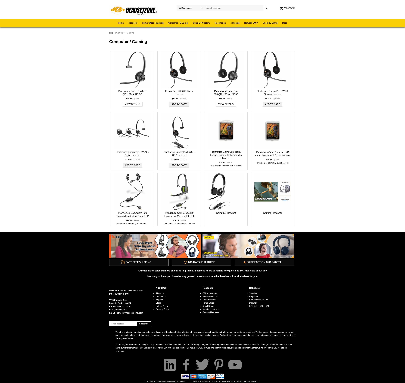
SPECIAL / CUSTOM (259, 306)
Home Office (208, 303)
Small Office (208, 306)
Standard (253, 293)
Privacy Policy (162, 309)
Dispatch (253, 303)
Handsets (235, 23)
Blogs (158, 303)
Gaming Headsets (272, 213)
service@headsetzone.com (130, 313)
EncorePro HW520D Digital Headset (179, 93)
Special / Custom (201, 23)
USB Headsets (209, 300)
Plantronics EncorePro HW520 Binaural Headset (272, 93)
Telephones (220, 23)
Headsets (132, 23)
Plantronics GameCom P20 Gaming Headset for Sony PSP (132, 214)
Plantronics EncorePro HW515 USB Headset (179, 153)
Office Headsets (209, 293)
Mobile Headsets (210, 296)
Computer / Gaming (178, 23)
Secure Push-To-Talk (258, 300)
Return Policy (162, 306)
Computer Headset (226, 213)
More (284, 23)
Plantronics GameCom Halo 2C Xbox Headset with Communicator (272, 154)
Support (159, 300)
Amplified (253, 296)
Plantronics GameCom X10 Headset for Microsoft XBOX (179, 214)
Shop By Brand (270, 23)
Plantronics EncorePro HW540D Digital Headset (132, 153)
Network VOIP (251, 23)
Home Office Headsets (153, 23)
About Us (161, 287)
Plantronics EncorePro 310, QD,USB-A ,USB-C (132, 93)
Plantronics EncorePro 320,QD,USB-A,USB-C (226, 93)
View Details (132, 104)
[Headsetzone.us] (133, 10)
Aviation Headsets (210, 309)
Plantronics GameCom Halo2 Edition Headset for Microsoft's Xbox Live (226, 154)
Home (121, 23)
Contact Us (161, 296)
